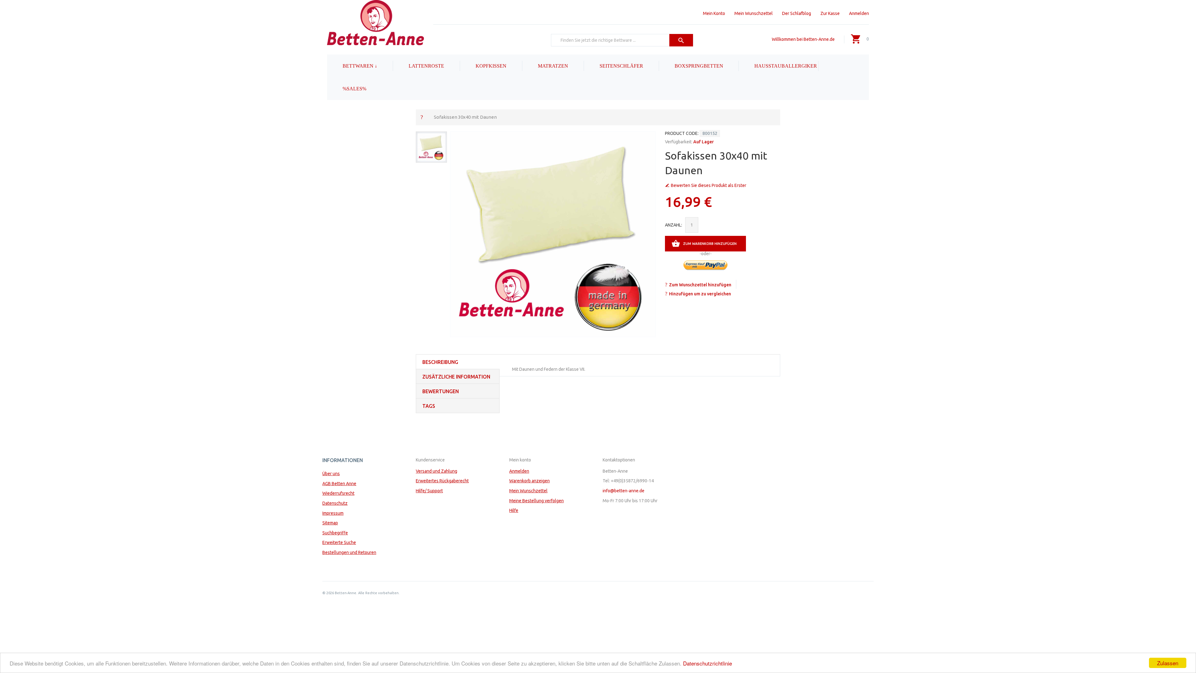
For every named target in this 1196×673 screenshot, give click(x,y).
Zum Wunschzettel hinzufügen (700, 284)
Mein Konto (714, 13)
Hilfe (513, 510)
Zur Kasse (830, 13)
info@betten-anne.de (623, 490)
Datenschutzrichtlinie (707, 663)
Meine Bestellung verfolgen (536, 500)
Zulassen (1167, 663)
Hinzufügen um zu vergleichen (700, 293)
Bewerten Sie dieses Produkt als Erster (708, 185)
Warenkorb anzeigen (529, 480)
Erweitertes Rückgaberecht (442, 480)
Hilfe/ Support (429, 490)
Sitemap (330, 522)
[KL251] (431, 147)
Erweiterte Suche (339, 542)
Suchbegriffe (335, 532)
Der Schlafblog (796, 13)
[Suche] (681, 40)
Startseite (421, 117)
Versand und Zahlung (436, 471)
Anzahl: (673, 224)
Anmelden (859, 13)
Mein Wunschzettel (753, 13)
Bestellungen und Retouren (349, 552)
